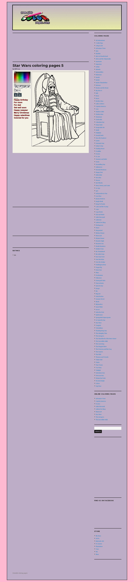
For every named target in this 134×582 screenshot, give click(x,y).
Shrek (97, 301)
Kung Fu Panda (100, 204)
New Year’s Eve (100, 257)
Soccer (98, 309)
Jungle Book (99, 201)
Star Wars (98, 323)
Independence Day (101, 193)
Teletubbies (99, 328)
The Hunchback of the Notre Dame (106, 338)
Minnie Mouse (100, 238)
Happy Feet (99, 172)
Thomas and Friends (102, 357)
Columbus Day (100, 122)
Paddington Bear (101, 265)
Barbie (98, 80)
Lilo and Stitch (100, 214)
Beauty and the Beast (102, 88)
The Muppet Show (101, 346)
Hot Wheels (99, 183)
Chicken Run (99, 114)
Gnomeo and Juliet (101, 159)
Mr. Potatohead (100, 251)
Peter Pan (99, 270)
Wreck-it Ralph (100, 381)
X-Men (98, 383)
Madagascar (99, 225)
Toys (97, 549)
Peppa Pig (99, 267)
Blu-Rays (98, 536)
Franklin (98, 151)
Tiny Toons (99, 365)
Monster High (100, 241)
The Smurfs (99, 352)
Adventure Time (101, 48)
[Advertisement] (51, 47)
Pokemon (99, 278)
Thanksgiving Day (101, 330)
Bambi (98, 77)
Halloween (99, 167)
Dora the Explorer (101, 138)
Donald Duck (99, 135)
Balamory (99, 75)
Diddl (97, 130)
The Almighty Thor (101, 333)
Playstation (99, 546)
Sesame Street (100, 299)
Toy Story (99, 367)
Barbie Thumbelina (101, 82)
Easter (98, 140)
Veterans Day (100, 375)
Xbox (97, 554)
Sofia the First (100, 312)
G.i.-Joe (98, 156)
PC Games (99, 544)
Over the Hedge (100, 262)
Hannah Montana (101, 170)
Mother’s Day (100, 249)
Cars (97, 109)
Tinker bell (99, 360)
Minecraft (99, 235)
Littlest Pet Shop (101, 222)
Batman (98, 85)
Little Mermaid (100, 217)
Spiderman (99, 315)
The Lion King (100, 344)
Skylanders (99, 304)
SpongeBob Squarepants (103, 317)
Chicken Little (100, 111)
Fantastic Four (100, 143)
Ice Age (98, 188)
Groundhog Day (100, 164)
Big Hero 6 (99, 90)
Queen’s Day (99, 286)
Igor (97, 191)
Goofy (97, 162)
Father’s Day (99, 146)
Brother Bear (99, 101)
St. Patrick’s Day (100, 320)
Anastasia (99, 61)
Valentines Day (100, 373)
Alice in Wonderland (102, 56)
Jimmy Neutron (100, 199)
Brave (97, 98)
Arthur (98, 67)
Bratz (97, 96)
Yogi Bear (98, 386)
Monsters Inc (100, 243)
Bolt (97, 93)
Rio (97, 291)
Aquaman (99, 64)
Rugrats (98, 294)
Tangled (98, 325)
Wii (97, 552)
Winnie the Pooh (100, 378)
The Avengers (100, 336)
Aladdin (98, 53)
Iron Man (98, 196)
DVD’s (97, 538)
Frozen (98, 154)
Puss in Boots (100, 283)
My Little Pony (100, 254)
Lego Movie (99, 212)
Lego (97, 209)
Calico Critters (100, 104)
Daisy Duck (99, 125)
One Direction (100, 259)
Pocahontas (99, 275)
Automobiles (99, 72)
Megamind (99, 230)
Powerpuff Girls (100, 280)
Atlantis (98, 69)
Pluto (97, 272)
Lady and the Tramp (102, 206)
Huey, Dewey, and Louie (103, 185)
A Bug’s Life (99, 45)
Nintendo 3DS (100, 541)
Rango (98, 288)
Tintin (97, 362)
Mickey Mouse (100, 233)
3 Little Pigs (99, 43)
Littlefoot (98, 220)
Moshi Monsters (100, 246)
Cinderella (99, 119)
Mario (97, 228)
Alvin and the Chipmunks (103, 59)
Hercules (98, 177)
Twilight (98, 370)
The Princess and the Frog (104, 349)
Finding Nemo (100, 148)
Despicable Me (100, 127)
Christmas (99, 117)
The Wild (98, 354)
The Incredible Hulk (102, 341)
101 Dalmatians (100, 40)
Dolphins (98, 133)
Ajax (97, 51)
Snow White (99, 307)
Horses (98, 180)
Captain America (101, 106)
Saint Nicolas (99, 296)
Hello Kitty (99, 175)
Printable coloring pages (20, 573)
